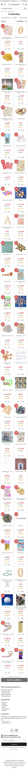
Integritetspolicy (5, 708)
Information (24, 1)
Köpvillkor (4, 704)
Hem (2, 11)
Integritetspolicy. (14, 749)
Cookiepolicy (5, 705)
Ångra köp (4, 710)
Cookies (3, 707)
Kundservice (4, 702)
